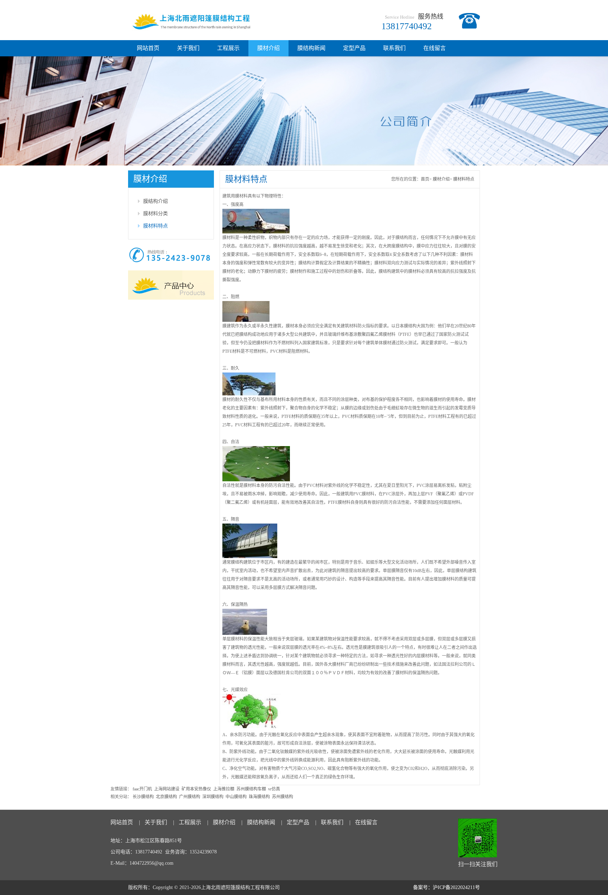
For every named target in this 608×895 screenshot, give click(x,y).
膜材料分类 (155, 213)
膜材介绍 (268, 48)
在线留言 (434, 48)
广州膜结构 (189, 796)
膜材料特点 (155, 226)
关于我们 (188, 48)
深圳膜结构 (212, 796)
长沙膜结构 (143, 796)
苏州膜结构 (282, 796)
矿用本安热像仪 (196, 789)
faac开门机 (142, 789)
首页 (425, 179)
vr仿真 (274, 789)
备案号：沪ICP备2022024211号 (446, 887)
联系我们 (394, 48)
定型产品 (354, 48)
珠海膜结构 (259, 796)
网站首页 (148, 48)
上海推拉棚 (223, 789)
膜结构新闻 (311, 48)
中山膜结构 (236, 796)
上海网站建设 (166, 789)
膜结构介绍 (155, 201)
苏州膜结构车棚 (251, 789)
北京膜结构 (166, 796)
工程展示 (228, 48)
